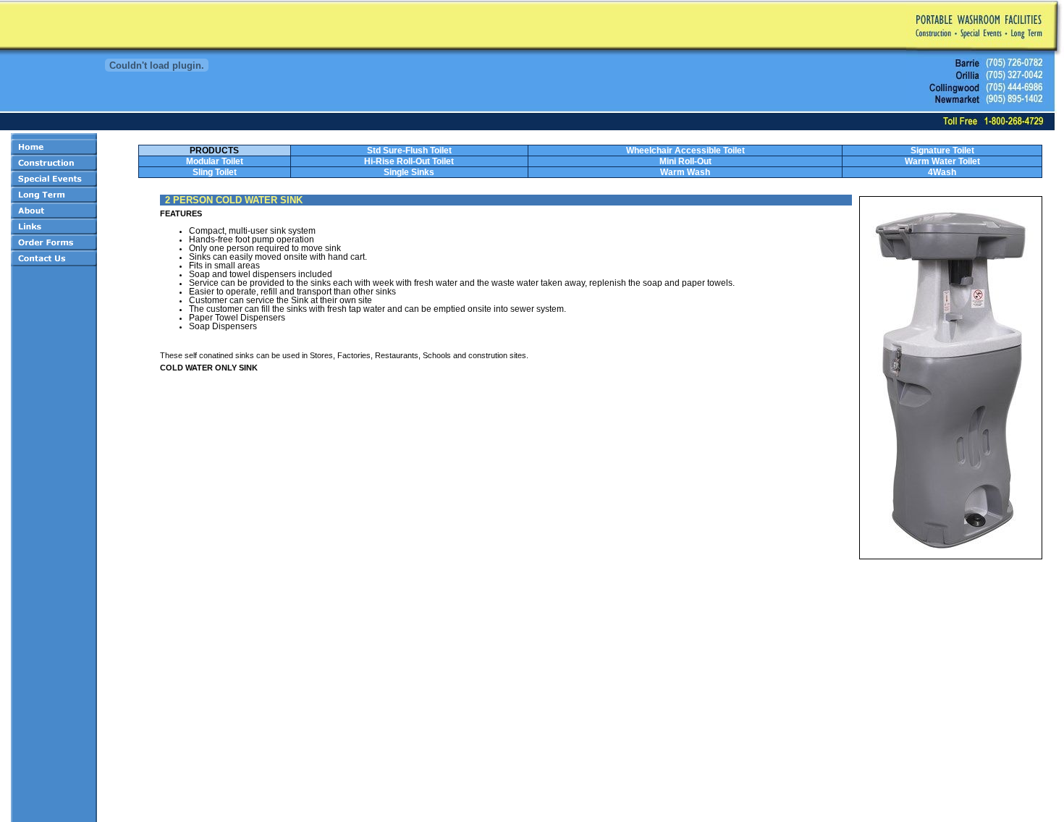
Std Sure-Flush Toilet (409, 150)
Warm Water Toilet (942, 161)
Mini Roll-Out (685, 161)
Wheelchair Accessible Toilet (685, 150)
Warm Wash (685, 172)
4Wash (942, 172)
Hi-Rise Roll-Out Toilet (409, 161)
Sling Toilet (215, 172)
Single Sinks (409, 172)
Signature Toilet (942, 150)
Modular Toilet (214, 161)
